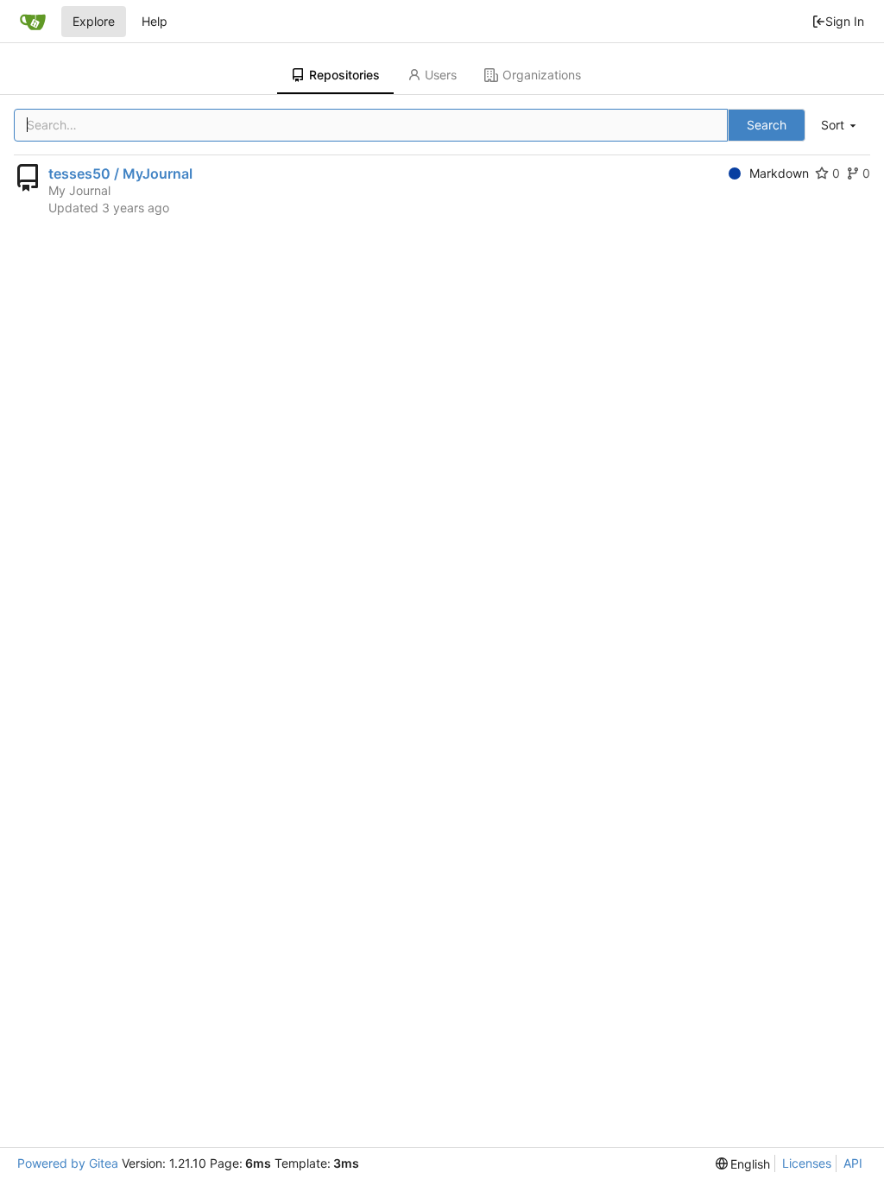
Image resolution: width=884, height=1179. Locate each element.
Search (766, 124)
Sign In (844, 21)
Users (441, 74)
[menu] (840, 125)
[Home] (33, 21)
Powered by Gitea (67, 1163)
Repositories (344, 74)
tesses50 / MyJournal (120, 173)
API (852, 1163)
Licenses (806, 1163)
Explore (94, 21)
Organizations (541, 74)
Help (154, 21)
